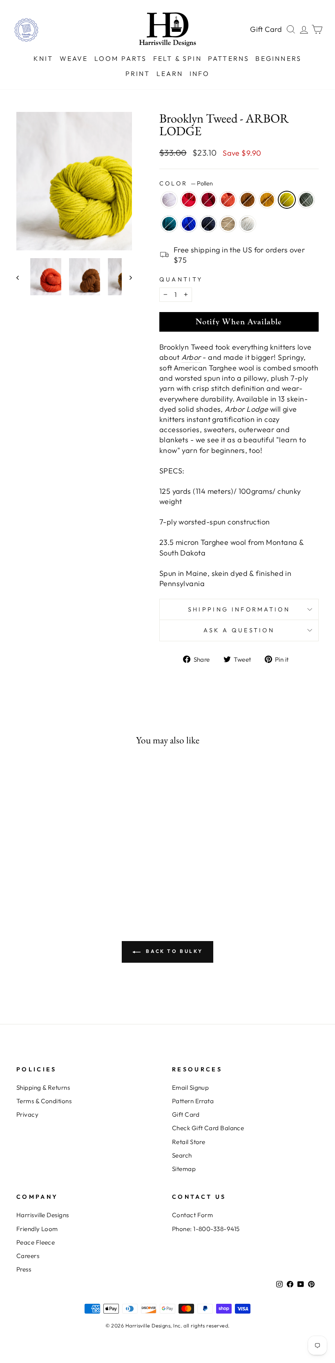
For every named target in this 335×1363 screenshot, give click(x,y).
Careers (27, 1256)
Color (186, 183)
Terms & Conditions (43, 1101)
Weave (74, 58)
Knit (44, 58)
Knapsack (208, 224)
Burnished (247, 200)
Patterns (229, 58)
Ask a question (239, 630)
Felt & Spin (177, 58)
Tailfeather (169, 224)
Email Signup (190, 1087)
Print (137, 73)
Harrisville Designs (42, 1215)
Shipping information (239, 609)
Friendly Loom (37, 1229)
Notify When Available (239, 321)
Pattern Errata (193, 1101)
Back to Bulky (173, 951)
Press (23, 1269)
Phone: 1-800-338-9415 (205, 1229)
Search (182, 1155)
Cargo (306, 200)
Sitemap (184, 1169)
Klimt (267, 200)
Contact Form (192, 1215)
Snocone (189, 200)
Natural (247, 224)
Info (200, 73)
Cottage (208, 200)
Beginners (278, 58)
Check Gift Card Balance (208, 1128)
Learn (169, 73)
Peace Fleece (35, 1242)
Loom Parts (120, 58)
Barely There (169, 200)
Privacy (27, 1114)
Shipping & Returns (43, 1087)
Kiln (228, 200)
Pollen (287, 200)
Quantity (181, 279)
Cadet (189, 224)
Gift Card (266, 29)
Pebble (228, 224)
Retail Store (188, 1142)
